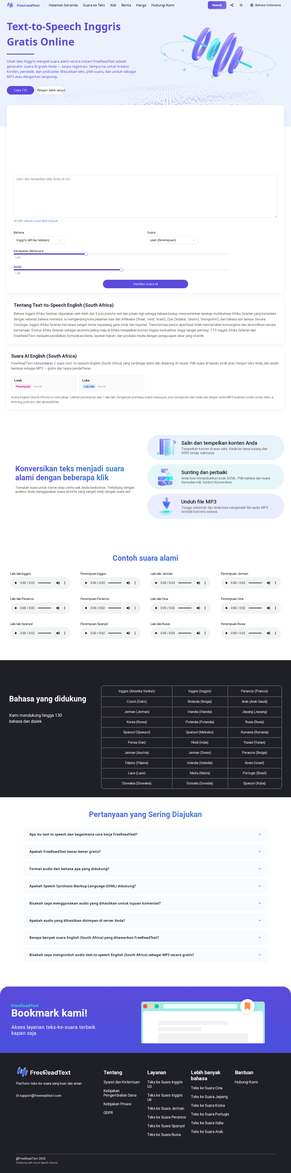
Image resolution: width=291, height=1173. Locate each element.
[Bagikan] (232, 5)
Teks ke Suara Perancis (166, 1117)
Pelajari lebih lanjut (51, 90)
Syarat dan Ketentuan (122, 1082)
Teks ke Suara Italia (207, 1123)
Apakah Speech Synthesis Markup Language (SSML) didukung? (82, 886)
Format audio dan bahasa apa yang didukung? (69, 868)
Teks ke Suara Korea (208, 1105)
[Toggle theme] (241, 5)
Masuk (217, 5)
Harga (141, 5)
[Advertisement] (141, 142)
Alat (113, 5)
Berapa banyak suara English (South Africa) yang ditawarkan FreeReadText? (94, 937)
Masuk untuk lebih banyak (41, 221)
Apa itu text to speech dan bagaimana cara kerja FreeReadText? (83, 834)
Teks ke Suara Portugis (210, 1114)
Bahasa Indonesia (268, 5)
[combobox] (39, 240)
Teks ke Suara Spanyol (166, 1126)
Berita (126, 5)
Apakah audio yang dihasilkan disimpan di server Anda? (77, 920)
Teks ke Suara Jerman (165, 1108)
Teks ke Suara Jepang (209, 1096)
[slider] (86, 254)
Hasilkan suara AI (145, 284)
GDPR (108, 1112)
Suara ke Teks (94, 5)
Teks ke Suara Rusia (164, 1134)
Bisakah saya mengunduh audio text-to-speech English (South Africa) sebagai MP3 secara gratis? (111, 954)
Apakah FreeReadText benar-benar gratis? (65, 851)
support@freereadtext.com (40, 1096)
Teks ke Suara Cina (207, 1088)
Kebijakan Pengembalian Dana (120, 1092)
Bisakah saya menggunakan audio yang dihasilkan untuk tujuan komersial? (95, 903)
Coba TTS (20, 90)
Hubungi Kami (162, 5)
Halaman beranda (63, 5)
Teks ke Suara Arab (207, 1131)
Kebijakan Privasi (117, 1104)
